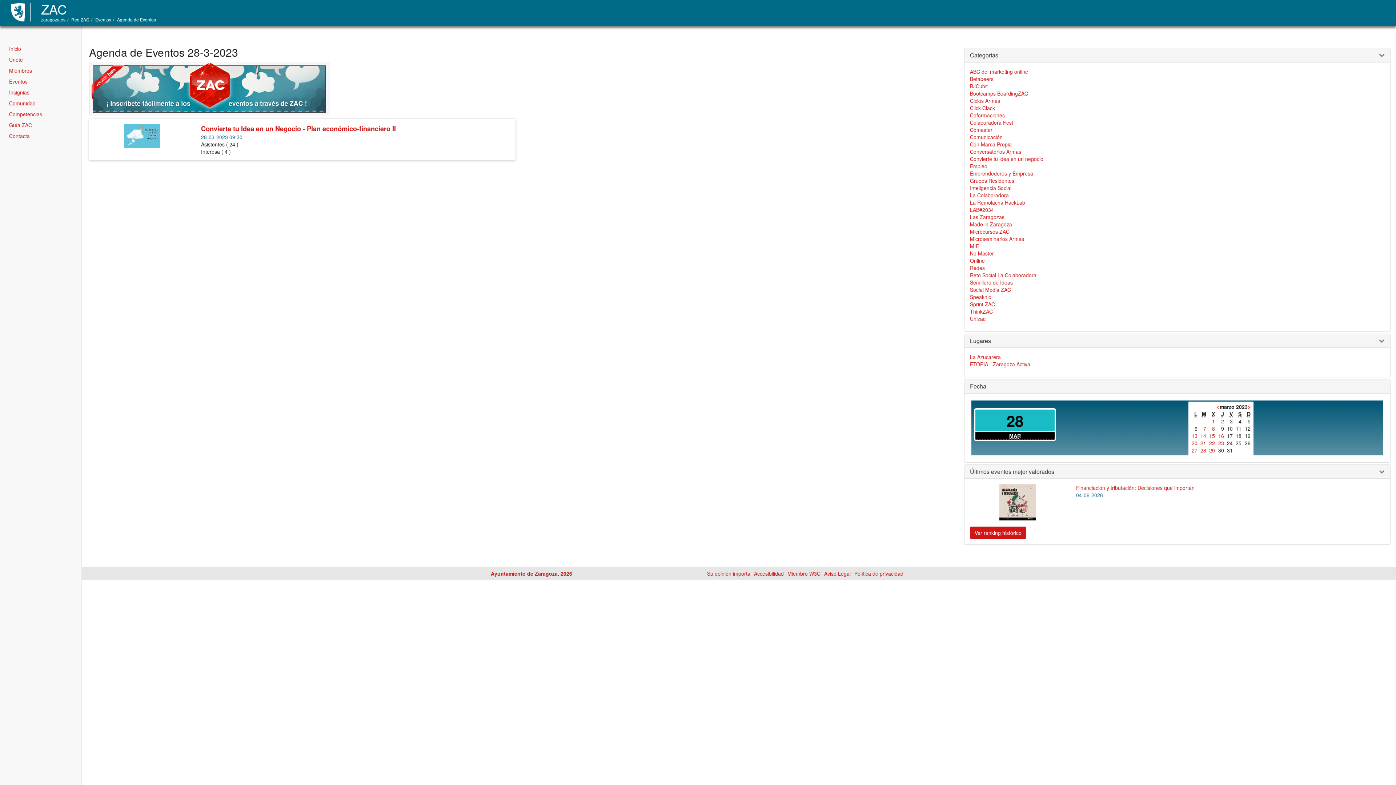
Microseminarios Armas (997, 238)
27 (1195, 450)
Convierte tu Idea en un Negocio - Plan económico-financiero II (298, 128)
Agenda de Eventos (136, 19)
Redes (977, 267)
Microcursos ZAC (990, 231)
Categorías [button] (984, 55)
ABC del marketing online (999, 71)
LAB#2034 (982, 209)
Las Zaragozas (987, 217)
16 (1221, 435)
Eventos (103, 19)
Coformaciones (987, 115)
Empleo (978, 166)
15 (1212, 435)
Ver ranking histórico (998, 532)
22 (1212, 443)
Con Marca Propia (991, 144)
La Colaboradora (989, 195)
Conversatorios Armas (995, 151)
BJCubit (979, 86)
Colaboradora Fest (991, 122)
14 (1203, 435)
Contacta (19, 136)
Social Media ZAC (990, 289)
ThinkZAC (981, 311)
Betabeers (982, 78)
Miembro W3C (804, 573)
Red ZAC (80, 19)
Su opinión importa (728, 573)
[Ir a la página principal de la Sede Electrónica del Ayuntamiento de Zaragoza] (21, 12)
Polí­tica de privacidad (878, 573)
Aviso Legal (837, 573)
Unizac (978, 318)
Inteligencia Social (990, 188)
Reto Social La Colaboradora (1003, 275)
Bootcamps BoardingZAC (999, 93)
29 (1212, 450)
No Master (982, 253)
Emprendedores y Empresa (1001, 173)
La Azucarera (985, 357)
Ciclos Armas (985, 100)
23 (1221, 443)
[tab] (1177, 55)
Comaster (981, 129)
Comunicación (986, 137)
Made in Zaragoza (991, 224)
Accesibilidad (769, 573)
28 (1203, 450)
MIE (974, 246)
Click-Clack (982, 108)
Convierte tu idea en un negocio (1006, 158)
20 (1195, 443)
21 (1203, 443)
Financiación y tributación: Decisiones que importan (1135, 487)
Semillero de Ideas (991, 282)
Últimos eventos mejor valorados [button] (1012, 471)
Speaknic (980, 297)
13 (1195, 435)
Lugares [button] (980, 341)
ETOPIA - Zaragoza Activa (1000, 364)
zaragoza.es (53, 19)
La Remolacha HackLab (997, 202)
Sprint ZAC (982, 304)
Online (977, 260)
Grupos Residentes (992, 180)
